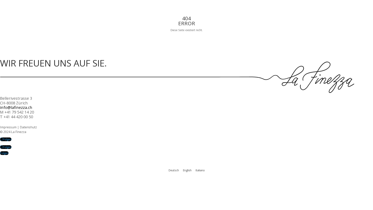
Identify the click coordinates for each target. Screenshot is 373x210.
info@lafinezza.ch (16, 107)
